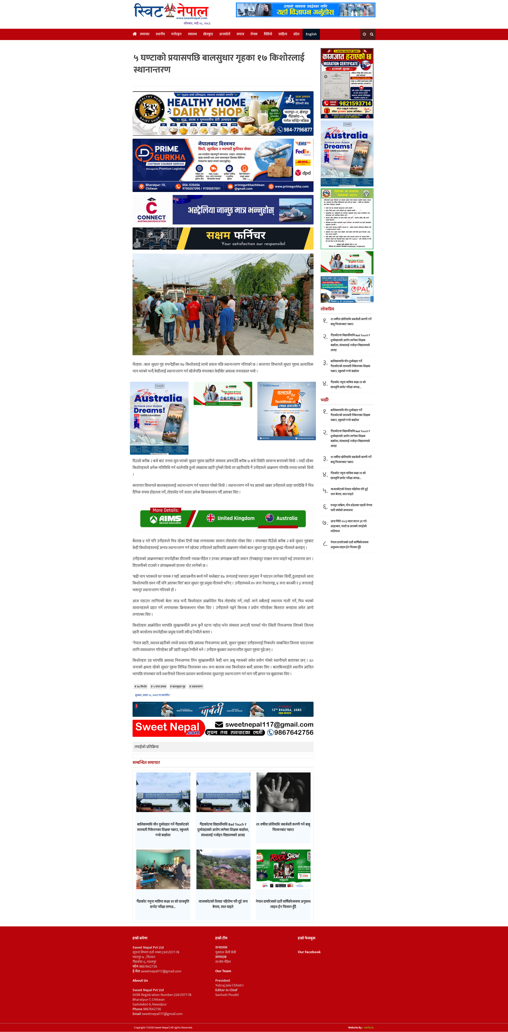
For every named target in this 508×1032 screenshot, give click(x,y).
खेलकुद (208, 34)
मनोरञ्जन (176, 34)
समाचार (144, 34)
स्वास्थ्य (192, 34)
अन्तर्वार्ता (224, 34)
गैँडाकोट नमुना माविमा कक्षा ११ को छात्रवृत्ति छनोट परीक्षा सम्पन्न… (348, 385)
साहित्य (282, 34)
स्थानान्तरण (197, 686)
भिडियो (268, 34)
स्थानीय (160, 34)
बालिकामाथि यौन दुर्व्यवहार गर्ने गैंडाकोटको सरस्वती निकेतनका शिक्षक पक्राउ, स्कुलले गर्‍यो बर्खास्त (350, 366)
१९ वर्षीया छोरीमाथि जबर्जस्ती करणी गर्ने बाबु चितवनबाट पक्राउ (351, 321)
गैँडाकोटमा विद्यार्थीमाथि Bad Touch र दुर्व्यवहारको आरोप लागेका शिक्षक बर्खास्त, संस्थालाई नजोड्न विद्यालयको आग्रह (350, 342)
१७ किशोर (142, 686)
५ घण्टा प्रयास (159, 686)
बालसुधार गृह (178, 686)
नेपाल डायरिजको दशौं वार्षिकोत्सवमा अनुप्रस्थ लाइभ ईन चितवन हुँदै (349, 545)
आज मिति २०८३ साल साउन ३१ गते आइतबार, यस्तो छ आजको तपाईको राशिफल (349, 526)
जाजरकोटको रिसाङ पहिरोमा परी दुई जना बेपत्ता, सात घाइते (349, 491)
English (311, 34)
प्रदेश (296, 34)
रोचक (254, 34)
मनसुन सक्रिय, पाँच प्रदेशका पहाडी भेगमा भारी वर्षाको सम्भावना (351, 508)
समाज (240, 34)
